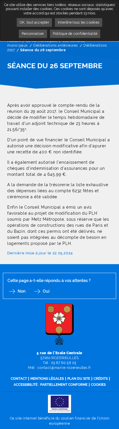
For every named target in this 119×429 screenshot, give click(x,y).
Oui (46, 291)
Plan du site (78, 379)
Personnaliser (33, 34)
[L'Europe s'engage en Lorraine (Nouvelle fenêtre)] (59, 403)
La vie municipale (41, 41)
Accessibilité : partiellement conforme (51, 385)
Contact (19, 379)
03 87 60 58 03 (63, 363)
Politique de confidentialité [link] (75, 34)
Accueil (14, 41)
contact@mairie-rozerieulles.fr (64, 368)
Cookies (98, 385)
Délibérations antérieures (55, 45)
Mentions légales (47, 379)
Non (21, 291)
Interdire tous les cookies (78, 22)
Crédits (101, 379)
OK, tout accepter (34, 22)
